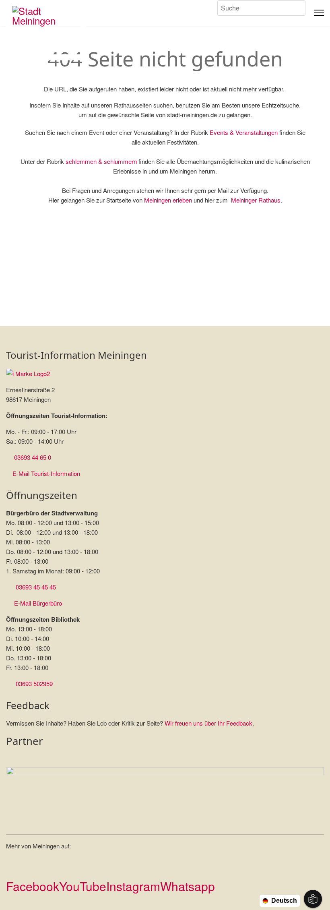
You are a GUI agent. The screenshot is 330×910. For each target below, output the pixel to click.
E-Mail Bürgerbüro (38, 603)
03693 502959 (34, 683)
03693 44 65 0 (32, 457)
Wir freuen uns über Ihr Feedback (208, 723)
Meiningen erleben (168, 200)
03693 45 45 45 (36, 587)
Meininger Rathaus (255, 200)
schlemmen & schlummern (101, 161)
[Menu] (319, 13)
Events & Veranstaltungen (244, 132)
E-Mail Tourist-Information (46, 473)
